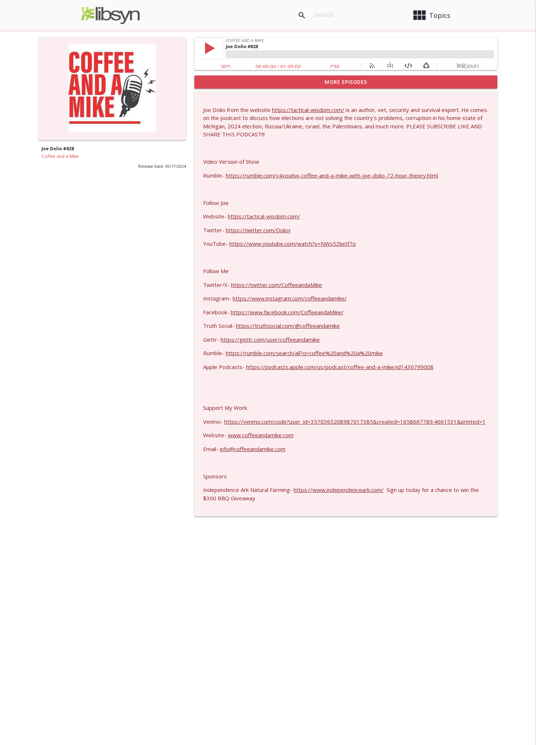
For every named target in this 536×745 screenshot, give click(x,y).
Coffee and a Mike (60, 156)
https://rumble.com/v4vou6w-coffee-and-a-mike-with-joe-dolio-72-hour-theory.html (332, 175)
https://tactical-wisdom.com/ (308, 109)
